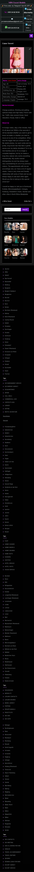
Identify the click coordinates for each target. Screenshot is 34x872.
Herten (7, 493)
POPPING (7, 706)
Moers (6, 639)
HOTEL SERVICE (9, 563)
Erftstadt (7, 358)
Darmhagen (8, 329)
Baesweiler (8, 281)
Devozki (5, 420)
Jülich (6, 515)
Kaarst (7, 519)
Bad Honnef (8, 278)
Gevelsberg (8, 439)
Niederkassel (8, 661)
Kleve (6, 579)
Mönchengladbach (10, 642)
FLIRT (6, 541)
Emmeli (22, 245)
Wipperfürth (8, 814)
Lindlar (7, 604)
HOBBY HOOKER (10, 544)
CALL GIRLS (8, 396)
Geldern (7, 433)
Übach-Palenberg (10, 772)
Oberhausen (8, 665)
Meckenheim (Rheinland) (12, 623)
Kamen (7, 522)
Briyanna (15, 245)
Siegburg (7, 757)
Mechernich (8, 620)
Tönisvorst (8, 769)
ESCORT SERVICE (10, 868)
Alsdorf (7, 275)
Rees (6, 731)
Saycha (6, 258)
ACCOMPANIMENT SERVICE (13, 383)
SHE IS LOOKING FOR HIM (12, 845)
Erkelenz (7, 361)
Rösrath (7, 744)
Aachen (7, 269)
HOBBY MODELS (10, 547)
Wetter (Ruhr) (9, 804)
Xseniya (14, 258)
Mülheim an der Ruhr (11, 649)
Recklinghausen (9, 728)
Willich (7, 811)
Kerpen (7, 531)
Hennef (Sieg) (9, 484)
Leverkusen (8, 601)
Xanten (7, 830)
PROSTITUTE (9, 712)
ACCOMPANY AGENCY (11, 386)
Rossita (6, 232)
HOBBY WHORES (10, 550)
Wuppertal (8, 823)
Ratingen (7, 725)
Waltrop (7, 788)
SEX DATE (8, 719)
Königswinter (8, 585)
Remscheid (8, 734)
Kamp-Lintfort (9, 525)
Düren (6, 342)
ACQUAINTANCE (10, 389)
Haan (6, 455)
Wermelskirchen (9, 795)
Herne (6, 490)
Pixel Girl (29, 19)
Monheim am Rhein (10, 646)
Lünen (6, 614)
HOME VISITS (9, 553)
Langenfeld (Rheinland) (11, 595)
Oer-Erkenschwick (10, 668)
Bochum (7, 300)
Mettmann (8, 636)
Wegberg (7, 792)
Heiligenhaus (8, 474)
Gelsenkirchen (9, 436)
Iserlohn (7, 509)
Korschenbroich (9, 588)
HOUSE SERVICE (10, 569)
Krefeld (7, 591)
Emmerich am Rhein (10, 351)
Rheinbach (8, 737)
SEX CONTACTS (9, 839)
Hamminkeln (8, 468)
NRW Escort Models (17, 2)
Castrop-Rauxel (9, 319)
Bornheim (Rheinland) (11, 310)
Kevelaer (7, 576)
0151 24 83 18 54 (14, 12)
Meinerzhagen (9, 630)
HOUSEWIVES (9, 690)
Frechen (7, 374)
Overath (7, 671)
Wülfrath (7, 820)
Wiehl (6, 808)
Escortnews (6, 416)
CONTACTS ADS (10, 402)
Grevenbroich (9, 449)
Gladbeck (7, 442)
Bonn (6, 304)
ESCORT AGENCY (10, 865)
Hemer (7, 480)
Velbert (7, 776)
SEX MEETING (9, 842)
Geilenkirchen (9, 430)
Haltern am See (9, 461)
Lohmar (7, 607)
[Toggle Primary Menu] (31, 36)
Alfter (6, 272)
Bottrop (7, 313)
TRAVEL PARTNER (10, 855)
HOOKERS (8, 557)
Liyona (22, 232)
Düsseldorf (8, 345)
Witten (6, 817)
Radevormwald (9, 681)
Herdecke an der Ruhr (11, 487)
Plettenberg (8, 674)
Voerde (7, 782)
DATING (7, 408)
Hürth (6, 506)
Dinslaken (7, 326)
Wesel (6, 798)
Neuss (6, 658)
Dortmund (8, 335)
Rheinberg (8, 741)
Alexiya (22, 258)
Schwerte (7, 753)
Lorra (6, 245)
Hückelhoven (8, 503)
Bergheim (7, 288)
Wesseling (8, 801)
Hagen (7, 458)
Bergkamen (8, 294)
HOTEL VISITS (9, 566)
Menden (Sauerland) (11, 633)
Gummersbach (9, 452)
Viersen (7, 779)
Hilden (6, 500)
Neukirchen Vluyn (10, 655)
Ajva (13, 232)
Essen (6, 370)
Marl (6, 617)
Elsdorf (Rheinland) (10, 348)
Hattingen (7, 471)
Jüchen (7, 512)
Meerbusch (8, 626)
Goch (6, 445)
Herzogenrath (9, 496)
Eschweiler (8, 367)
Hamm (7, 465)
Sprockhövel (8, 763)
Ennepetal (8, 355)
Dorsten (7, 332)
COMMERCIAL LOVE (11, 399)
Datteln (7, 323)
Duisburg (7, 339)
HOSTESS (8, 560)
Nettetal (7, 652)
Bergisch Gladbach (10, 291)
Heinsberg (8, 477)
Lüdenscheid (8, 611)
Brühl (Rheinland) (10, 316)
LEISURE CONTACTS (11, 696)
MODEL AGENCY (10, 703)
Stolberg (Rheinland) (11, 766)
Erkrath (7, 364)
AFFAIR (7, 392)
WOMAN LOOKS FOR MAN (12, 861)
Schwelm (7, 750)
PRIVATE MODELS (10, 709)
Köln (6, 582)
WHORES (7, 858)
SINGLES (7, 849)
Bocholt (7, 297)
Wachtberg (8, 785)
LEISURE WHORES (10, 699)
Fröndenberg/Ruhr (10, 426)
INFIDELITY (8, 693)
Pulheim (7, 677)
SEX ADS (7, 715)
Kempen (7, 528)
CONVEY (7, 405)
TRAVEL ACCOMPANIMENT (13, 852)
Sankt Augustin (9, 747)
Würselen (7, 827)
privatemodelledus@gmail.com (12, 21)
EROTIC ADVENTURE (11, 412)
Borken (7, 307)
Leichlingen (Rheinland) (11, 598)
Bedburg (7, 284)
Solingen (7, 760)
